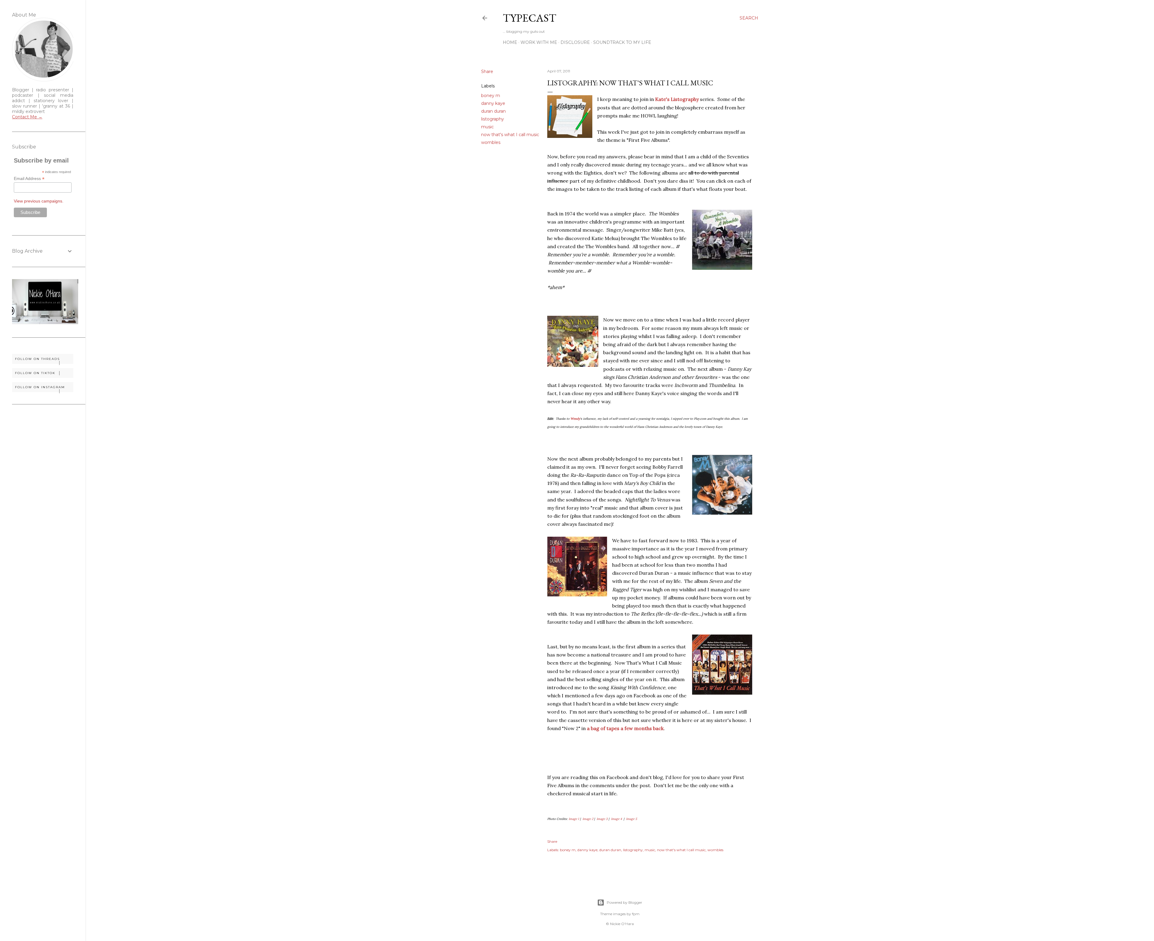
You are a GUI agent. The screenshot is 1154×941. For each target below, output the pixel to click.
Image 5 (631, 819)
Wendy (575, 419)
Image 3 (602, 819)
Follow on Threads (37, 359)
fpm (636, 914)
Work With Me (539, 42)
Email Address (29, 178)
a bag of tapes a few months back (625, 728)
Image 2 (587, 819)
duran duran (493, 111)
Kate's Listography (677, 99)
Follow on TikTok (35, 373)
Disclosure (575, 42)
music (487, 126)
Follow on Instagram (40, 387)
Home (510, 42)
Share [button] (487, 71)
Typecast (529, 18)
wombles (490, 142)
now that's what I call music (510, 134)
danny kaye (493, 103)
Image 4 (616, 819)
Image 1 (574, 819)
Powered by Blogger (624, 902)
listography (492, 119)
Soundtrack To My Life (622, 42)
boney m (490, 95)
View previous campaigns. (38, 201)
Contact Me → (27, 117)
